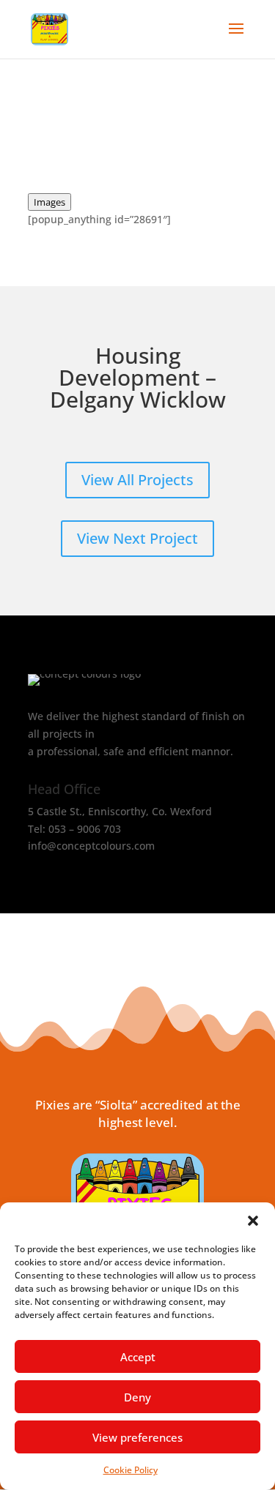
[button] (253, 1220)
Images (49, 202)
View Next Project (137, 538)
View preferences (137, 1437)
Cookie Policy (130, 1470)
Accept (137, 1356)
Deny (137, 1397)
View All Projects (137, 480)
